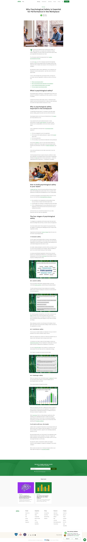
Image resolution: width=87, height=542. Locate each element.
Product (59, 1)
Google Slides (37, 516)
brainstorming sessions (34, 342)
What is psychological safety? (37, 81)
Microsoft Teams (37, 518)
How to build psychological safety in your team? (41, 85)
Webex (36, 514)
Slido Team (45, 14)
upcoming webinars (45, 449)
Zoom (36, 520)
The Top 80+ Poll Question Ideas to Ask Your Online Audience (42, 497)
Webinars (55, 516)
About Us (64, 514)
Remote (54, 1)
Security (64, 520)
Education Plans (46, 516)
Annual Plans (46, 514)
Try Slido (66, 1)
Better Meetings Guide (57, 522)
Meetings (38, 1)
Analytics (26, 520)
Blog (54, 518)
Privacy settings (76, 535)
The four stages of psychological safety (39, 86)
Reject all (67, 538)
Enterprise (45, 518)
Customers (64, 518)
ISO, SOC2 (64, 522)
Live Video (36, 522)
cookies (71, 533)
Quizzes (26, 518)
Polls (26, 516)
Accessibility (65, 525)
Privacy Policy (43, 471)
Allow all (76, 538)
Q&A (26, 514)
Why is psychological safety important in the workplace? (42, 83)
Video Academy (56, 514)
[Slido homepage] (19, 1)
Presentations (44, 1)
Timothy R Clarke (45, 232)
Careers (64, 516)
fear (36, 157)
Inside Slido (50, 1)
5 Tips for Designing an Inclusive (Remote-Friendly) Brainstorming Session (25, 497)
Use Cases (55, 520)
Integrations (27, 522)
